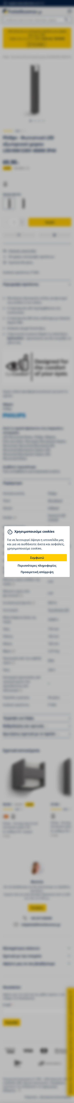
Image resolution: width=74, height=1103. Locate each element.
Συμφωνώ (37, 558)
